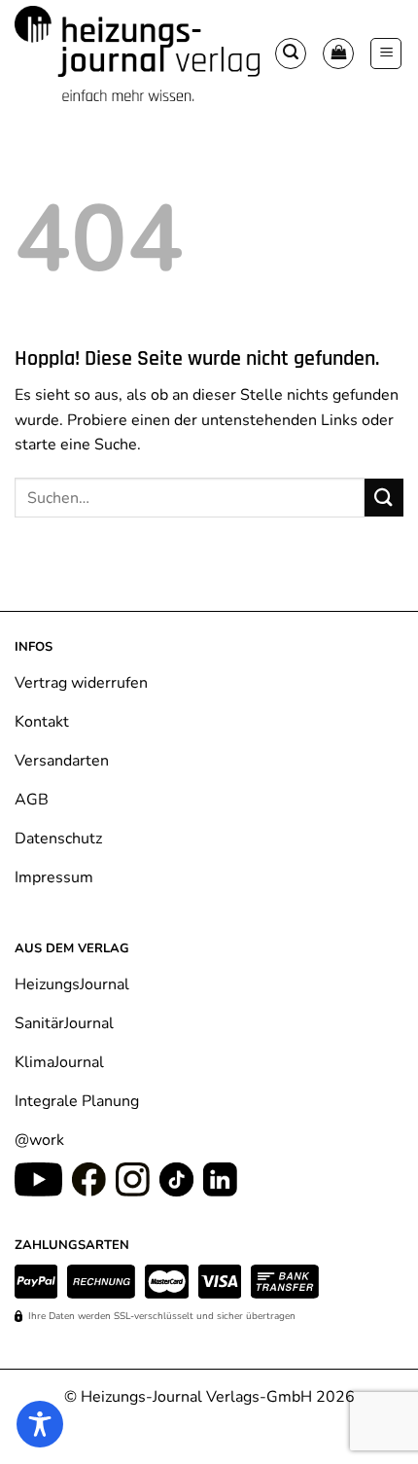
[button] (290, 53)
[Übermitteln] (384, 498)
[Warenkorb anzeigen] (338, 53)
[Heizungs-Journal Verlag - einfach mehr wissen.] (137, 54)
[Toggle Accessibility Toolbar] (40, 1424)
